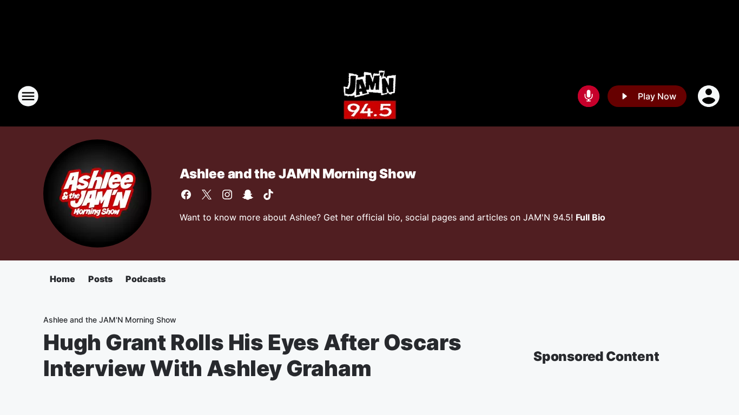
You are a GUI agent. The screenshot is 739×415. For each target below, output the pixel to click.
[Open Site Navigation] (28, 96)
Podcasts (146, 278)
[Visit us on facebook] (186, 194)
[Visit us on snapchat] (247, 194)
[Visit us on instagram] (227, 194)
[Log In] (710, 96)
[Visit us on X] (206, 194)
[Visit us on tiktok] (268, 194)
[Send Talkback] (588, 96)
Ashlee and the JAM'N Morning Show (297, 174)
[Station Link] (370, 96)
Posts (100, 278)
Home (62, 278)
